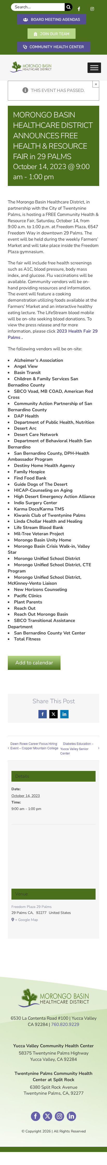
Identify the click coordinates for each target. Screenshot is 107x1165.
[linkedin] (71, 1116)
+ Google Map (26, 919)
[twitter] (47, 1116)
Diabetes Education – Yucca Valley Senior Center (76, 748)
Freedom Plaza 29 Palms (31, 906)
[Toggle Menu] (94, 67)
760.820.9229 (65, 1024)
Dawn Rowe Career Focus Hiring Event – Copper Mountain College (34, 745)
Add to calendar (34, 662)
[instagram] (59, 1116)
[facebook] (35, 1116)
